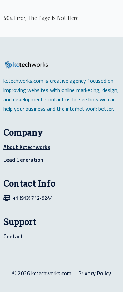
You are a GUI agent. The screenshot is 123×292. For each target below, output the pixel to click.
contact (13, 236)
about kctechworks (26, 147)
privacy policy (94, 273)
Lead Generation (23, 160)
